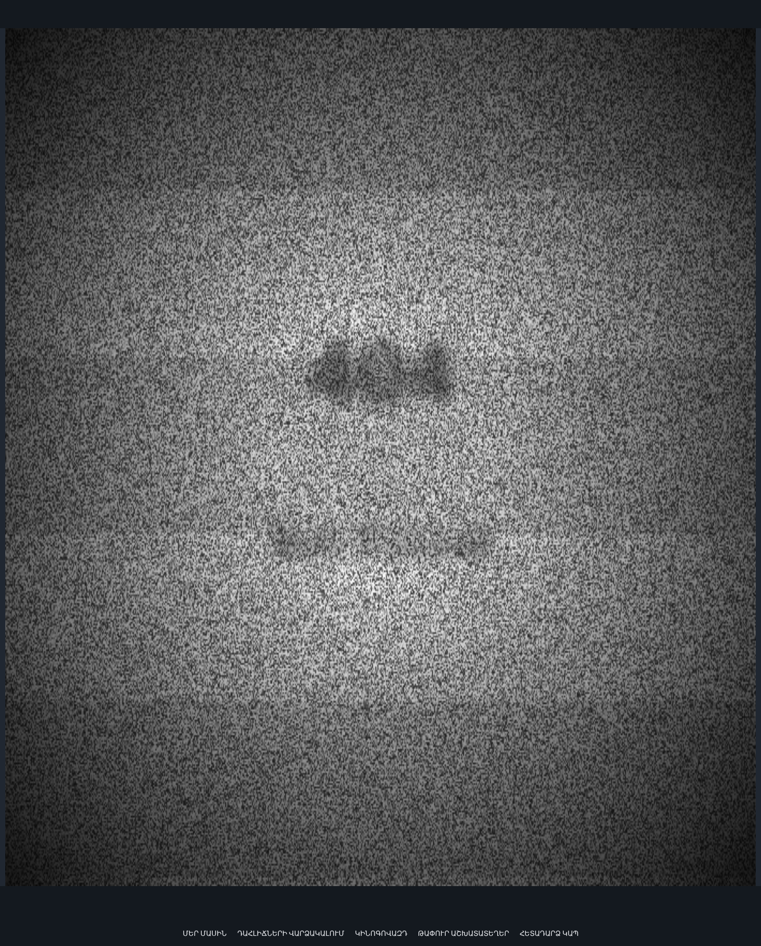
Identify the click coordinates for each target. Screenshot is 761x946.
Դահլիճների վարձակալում (290, 933)
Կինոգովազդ (381, 933)
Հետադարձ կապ (549, 933)
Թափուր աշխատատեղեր (463, 933)
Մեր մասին (205, 933)
